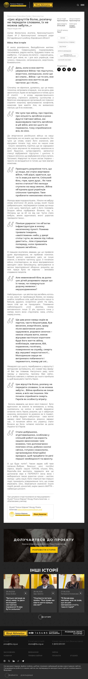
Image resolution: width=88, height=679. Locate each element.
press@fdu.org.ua (11, 644)
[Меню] (82, 5)
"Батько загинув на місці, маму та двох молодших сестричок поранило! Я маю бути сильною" (15, 603)
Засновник (9, 652)
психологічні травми (66, 42)
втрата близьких (64, 51)
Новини (8, 656)
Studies (74, 656)
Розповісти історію (44, 550)
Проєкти (56, 656)
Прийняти (13, 675)
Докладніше (27, 675)
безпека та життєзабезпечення (68, 55)
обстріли (62, 46)
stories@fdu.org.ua (35, 644)
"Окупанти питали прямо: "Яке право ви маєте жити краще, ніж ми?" (43, 601)
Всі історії (46, 617)
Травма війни (35, 656)
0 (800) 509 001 (58, 644)
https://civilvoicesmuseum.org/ (30, 510)
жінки (62, 38)
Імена (55, 652)
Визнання (33, 652)
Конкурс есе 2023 (64, 60)
